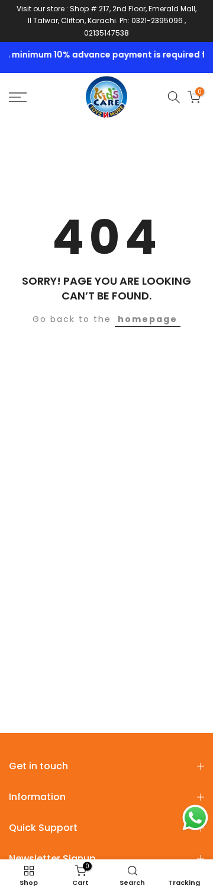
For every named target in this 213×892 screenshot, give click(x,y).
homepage (148, 319)
